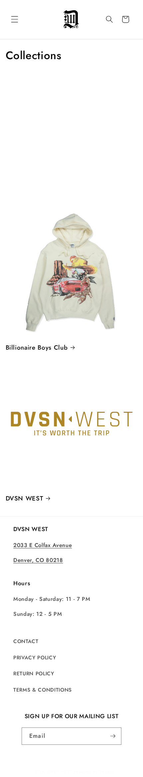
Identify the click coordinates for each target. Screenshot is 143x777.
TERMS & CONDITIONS (42, 690)
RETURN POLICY (33, 673)
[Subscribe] (113, 736)
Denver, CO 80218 (38, 560)
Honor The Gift (35, 140)
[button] (15, 19)
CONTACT (26, 641)
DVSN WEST (24, 498)
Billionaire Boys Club (37, 348)
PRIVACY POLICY (34, 657)
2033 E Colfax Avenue (42, 545)
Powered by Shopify (94, 772)
